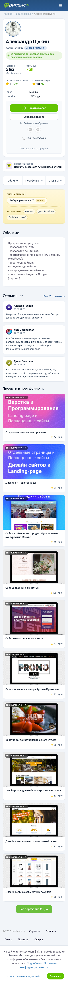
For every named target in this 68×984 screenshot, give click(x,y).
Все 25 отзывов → (54, 296)
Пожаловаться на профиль (34, 148)
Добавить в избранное (35, 123)
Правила (23, 939)
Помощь (51, 931)
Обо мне (13, 180)
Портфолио (34, 180)
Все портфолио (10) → (34, 909)
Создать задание (34, 116)
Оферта (38, 939)
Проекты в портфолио (21, 388)
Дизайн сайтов (46, 211)
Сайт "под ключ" (17, 217)
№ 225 (40, 200)
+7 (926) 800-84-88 (36, 138)
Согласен (55, 976)
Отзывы (55, 180)
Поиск (8, 939)
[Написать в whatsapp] (38, 129)
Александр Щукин (27, 41)
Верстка (29, 211)
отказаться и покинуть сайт (23, 976)
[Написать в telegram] (30, 129)
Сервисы (34, 931)
